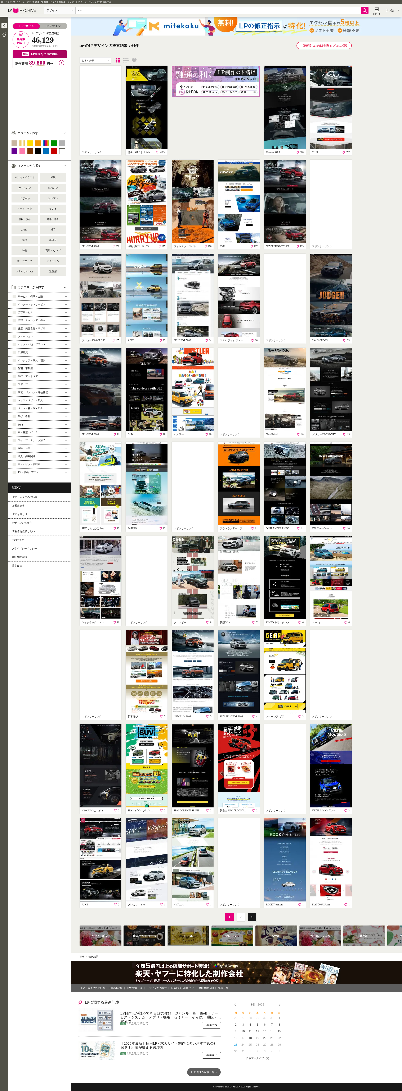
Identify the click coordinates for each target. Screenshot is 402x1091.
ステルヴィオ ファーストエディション (233, 340)
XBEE (131, 340)
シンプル (53, 198)
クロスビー (180, 622)
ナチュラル (53, 261)
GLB (130, 434)
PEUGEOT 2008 (90, 246)
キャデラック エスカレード (95, 622)
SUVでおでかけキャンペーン (95, 528)
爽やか (53, 240)
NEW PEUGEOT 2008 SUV (279, 246)
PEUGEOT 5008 (182, 340)
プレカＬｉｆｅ (136, 904)
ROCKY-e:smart (274, 904)
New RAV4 (272, 434)
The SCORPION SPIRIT (186, 810)
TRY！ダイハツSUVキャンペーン (141, 810)
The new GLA (273, 152)
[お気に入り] (134, 60)
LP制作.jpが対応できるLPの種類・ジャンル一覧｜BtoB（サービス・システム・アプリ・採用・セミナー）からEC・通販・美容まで (170, 1015)
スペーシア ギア (275, 716)
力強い (24, 229)
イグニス (179, 904)
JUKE (85, 904)
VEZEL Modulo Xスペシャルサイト (325, 810)
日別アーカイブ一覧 (257, 1058)
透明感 (53, 271)
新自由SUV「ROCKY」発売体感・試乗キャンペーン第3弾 (233, 810)
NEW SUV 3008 (182, 716)
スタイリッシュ (25, 271)
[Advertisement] (40, 97)
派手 (52, 229)
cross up (316, 622)
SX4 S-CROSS (320, 340)
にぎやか (25, 198)
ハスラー (179, 434)
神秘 (24, 250)
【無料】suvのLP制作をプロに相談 (324, 45)
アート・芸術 (24, 208)
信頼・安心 (24, 219)
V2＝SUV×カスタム (93, 810)
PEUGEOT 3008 (90, 434)
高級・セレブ (53, 250)
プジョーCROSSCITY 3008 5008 (325, 434)
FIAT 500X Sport (321, 904)
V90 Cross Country (322, 528)
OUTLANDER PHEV (277, 528)
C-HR (315, 152)
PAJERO (132, 528)
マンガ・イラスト (25, 177)
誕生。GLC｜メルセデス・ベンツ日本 (141, 152)
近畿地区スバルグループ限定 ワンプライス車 (141, 246)
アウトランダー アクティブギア (233, 528)
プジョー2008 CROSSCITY (95, 340)
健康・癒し (53, 219)
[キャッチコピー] (126, 60)
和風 (52, 177)
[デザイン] (118, 60)
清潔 (24, 240)
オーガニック (24, 261)
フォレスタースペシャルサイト (187, 246)
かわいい (53, 187)
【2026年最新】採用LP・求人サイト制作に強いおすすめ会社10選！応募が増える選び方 (168, 1045)
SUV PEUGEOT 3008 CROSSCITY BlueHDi (233, 716)
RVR (222, 246)
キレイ (53, 208)
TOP (82, 956)
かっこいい (24, 187)
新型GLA (225, 622)
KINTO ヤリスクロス (278, 622)
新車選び (133, 716)
